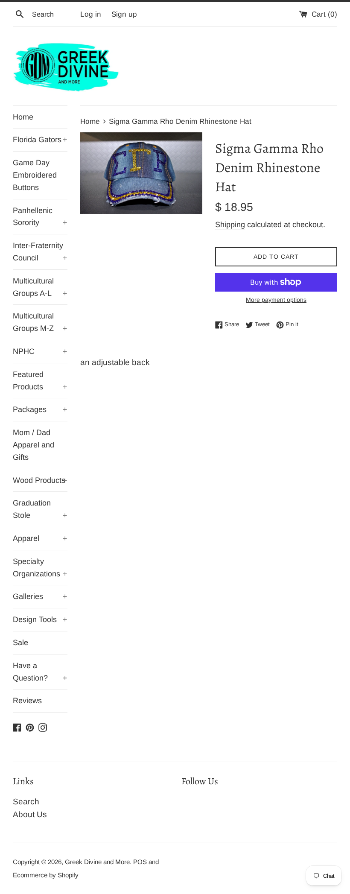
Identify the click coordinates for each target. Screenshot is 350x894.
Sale (20, 642)
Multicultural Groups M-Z (40, 322)
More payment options (276, 299)
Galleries (40, 596)
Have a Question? (40, 671)
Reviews (27, 700)
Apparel (40, 538)
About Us (30, 814)
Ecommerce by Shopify (46, 875)
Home (23, 117)
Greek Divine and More (97, 861)
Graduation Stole (40, 509)
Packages (40, 409)
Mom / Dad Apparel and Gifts (33, 445)
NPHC (40, 351)
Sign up (124, 14)
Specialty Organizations (40, 567)
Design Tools (40, 619)
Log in (90, 14)
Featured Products (40, 380)
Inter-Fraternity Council (40, 251)
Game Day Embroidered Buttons (35, 175)
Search (26, 801)
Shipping (230, 224)
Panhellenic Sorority (40, 216)
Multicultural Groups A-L (40, 287)
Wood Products (40, 480)
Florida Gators (40, 139)
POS (140, 861)
